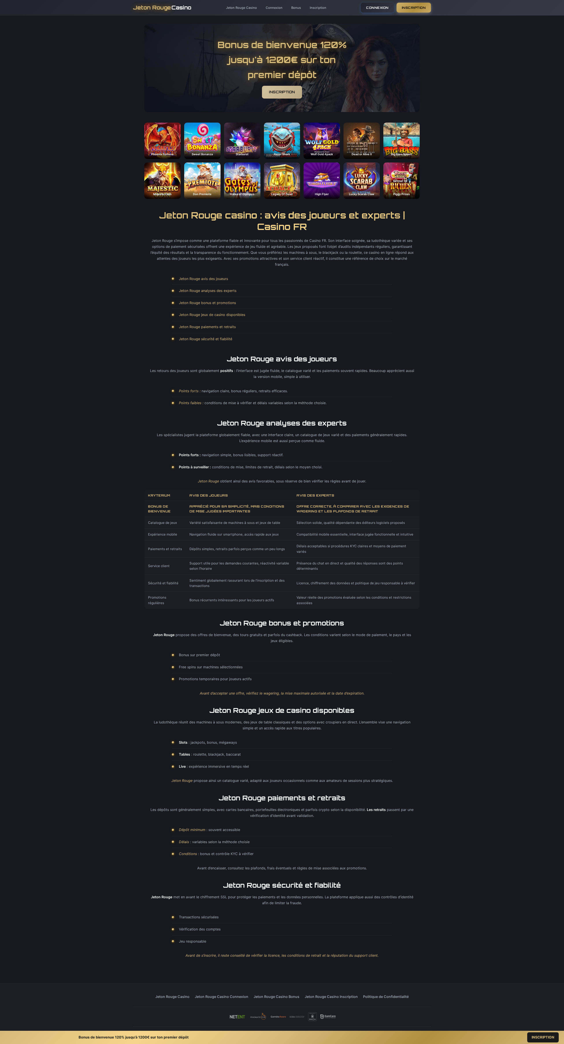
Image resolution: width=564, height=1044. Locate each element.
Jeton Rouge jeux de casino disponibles (212, 314)
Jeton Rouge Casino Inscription (331, 996)
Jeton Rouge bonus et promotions (207, 303)
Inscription (318, 7)
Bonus (296, 7)
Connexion (274, 7)
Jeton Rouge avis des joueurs (203, 278)
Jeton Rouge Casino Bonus (276, 996)
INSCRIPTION (414, 7)
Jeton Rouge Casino (241, 7)
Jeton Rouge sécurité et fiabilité (205, 339)
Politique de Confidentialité (386, 996)
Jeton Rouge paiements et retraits (207, 327)
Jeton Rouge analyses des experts (207, 290)
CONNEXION (377, 7)
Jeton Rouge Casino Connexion (221, 996)
